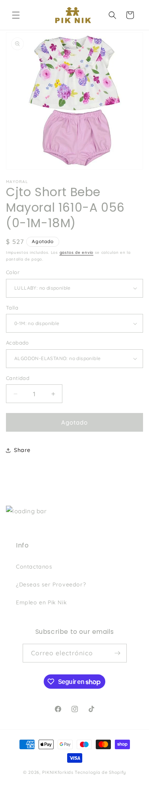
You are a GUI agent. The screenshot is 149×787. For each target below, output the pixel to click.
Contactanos (34, 566)
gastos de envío (77, 252)
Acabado (17, 342)
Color (12, 272)
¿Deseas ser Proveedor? (51, 584)
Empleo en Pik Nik (41, 602)
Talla (12, 307)
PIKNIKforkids (58, 772)
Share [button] (22, 450)
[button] (16, 15)
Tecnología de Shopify (100, 772)
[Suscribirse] (117, 653)
